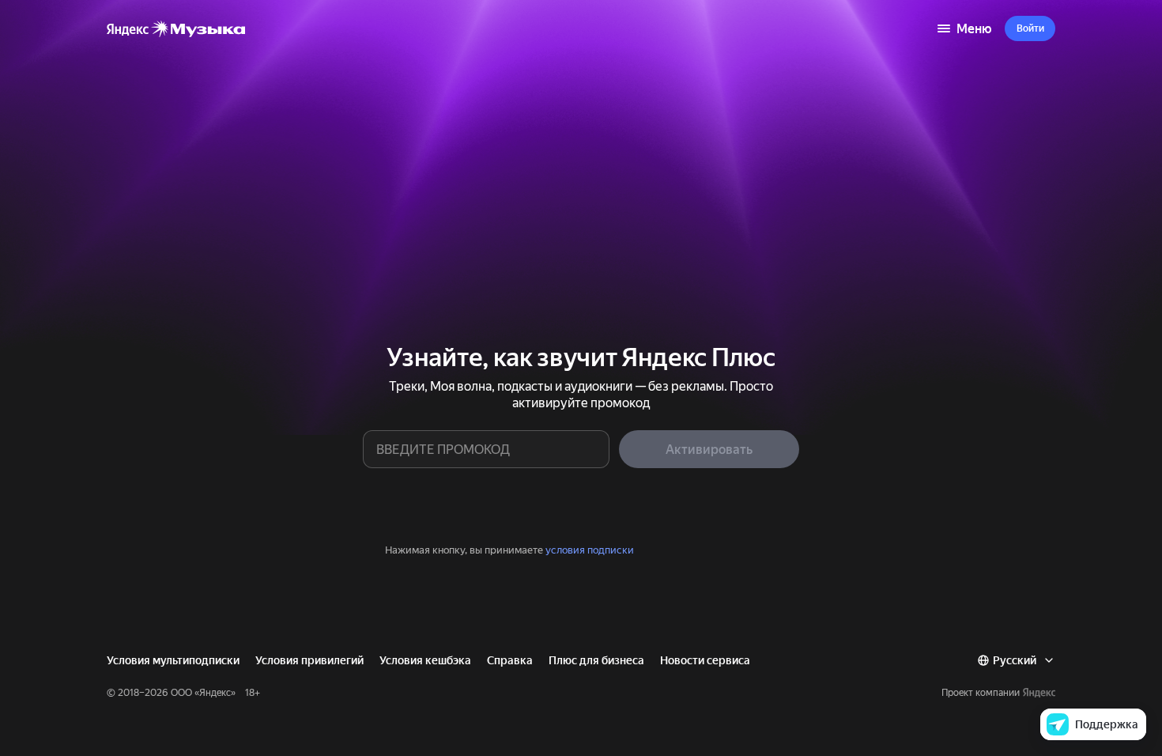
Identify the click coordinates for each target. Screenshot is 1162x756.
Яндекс (215, 692)
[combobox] (1016, 660)
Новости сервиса (705, 660)
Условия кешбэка (425, 660)
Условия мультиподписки (173, 660)
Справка (510, 660)
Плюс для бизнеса (596, 660)
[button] (1030, 28)
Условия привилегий (309, 660)
